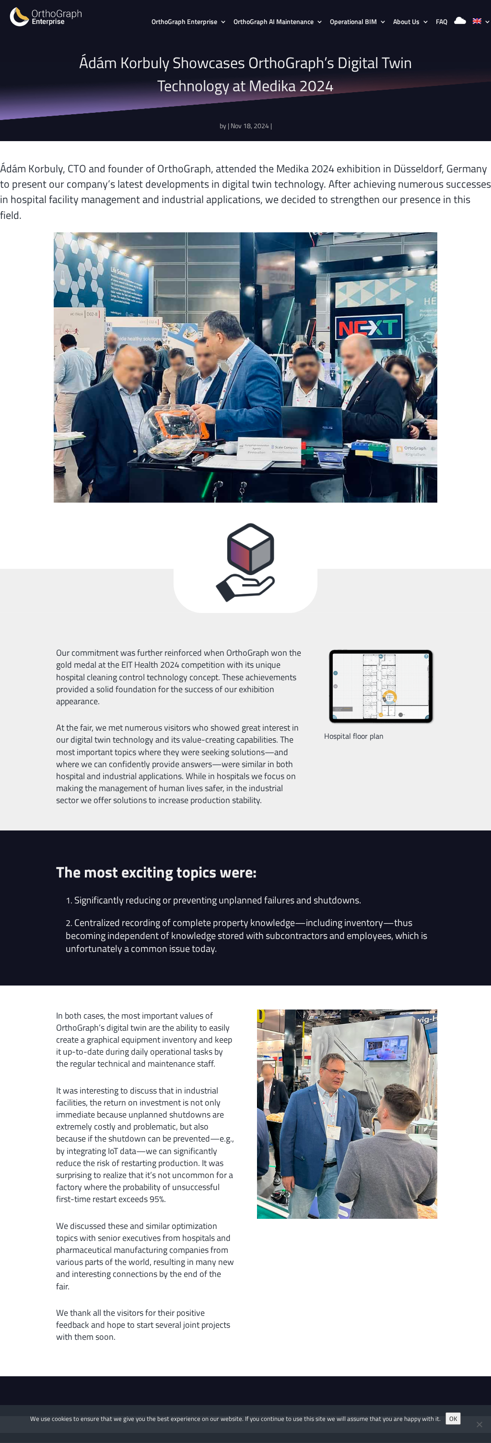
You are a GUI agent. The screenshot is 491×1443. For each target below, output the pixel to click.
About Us (406, 22)
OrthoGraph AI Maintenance (274, 22)
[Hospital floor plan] (380, 726)
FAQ (441, 22)
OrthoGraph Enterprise (184, 22)
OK (453, 1418)
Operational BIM (353, 22)
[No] (479, 1424)
